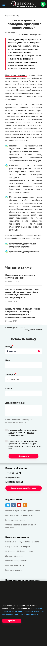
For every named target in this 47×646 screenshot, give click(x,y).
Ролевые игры (27, 516)
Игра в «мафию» (12, 516)
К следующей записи (33, 330)
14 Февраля (25, 547)
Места (22, 520)
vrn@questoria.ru (12, 478)
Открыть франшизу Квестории (23, 488)
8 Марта (35, 542)
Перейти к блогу (12, 16)
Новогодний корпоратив (16, 561)
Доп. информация (15, 402)
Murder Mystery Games (30, 511)
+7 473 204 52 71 (13, 473)
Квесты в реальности (14, 566)
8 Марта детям (11, 547)
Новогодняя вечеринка (16, 75)
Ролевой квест (11, 520)
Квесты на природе (13, 570)
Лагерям (9, 556)
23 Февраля (10, 551)
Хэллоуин (18, 556)
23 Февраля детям (25, 551)
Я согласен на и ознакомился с (23, 432)
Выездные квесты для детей (17, 542)
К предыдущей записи (15, 328)
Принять (11, 621)
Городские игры (12, 511)
